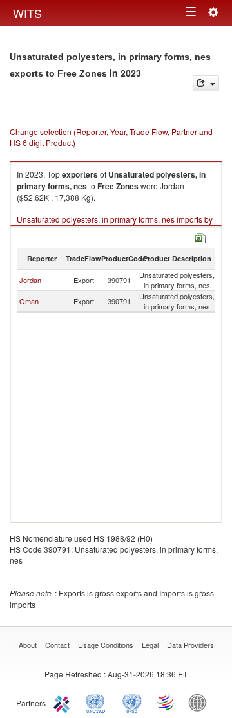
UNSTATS (132, 702)
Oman (29, 301)
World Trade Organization (166, 702)
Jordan (30, 280)
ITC (64, 702)
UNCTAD (98, 702)
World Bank (200, 702)
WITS (27, 13)
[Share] (206, 83)
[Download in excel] (200, 236)
